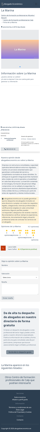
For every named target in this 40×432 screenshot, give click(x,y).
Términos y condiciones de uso (20, 407)
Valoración (5, 274)
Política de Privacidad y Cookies (20, 412)
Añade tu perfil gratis (20, 400)
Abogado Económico (13, 4)
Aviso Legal (20, 410)
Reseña (4, 282)
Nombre (5, 265)
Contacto (20, 420)
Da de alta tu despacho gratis (20, 352)
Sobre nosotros (20, 397)
